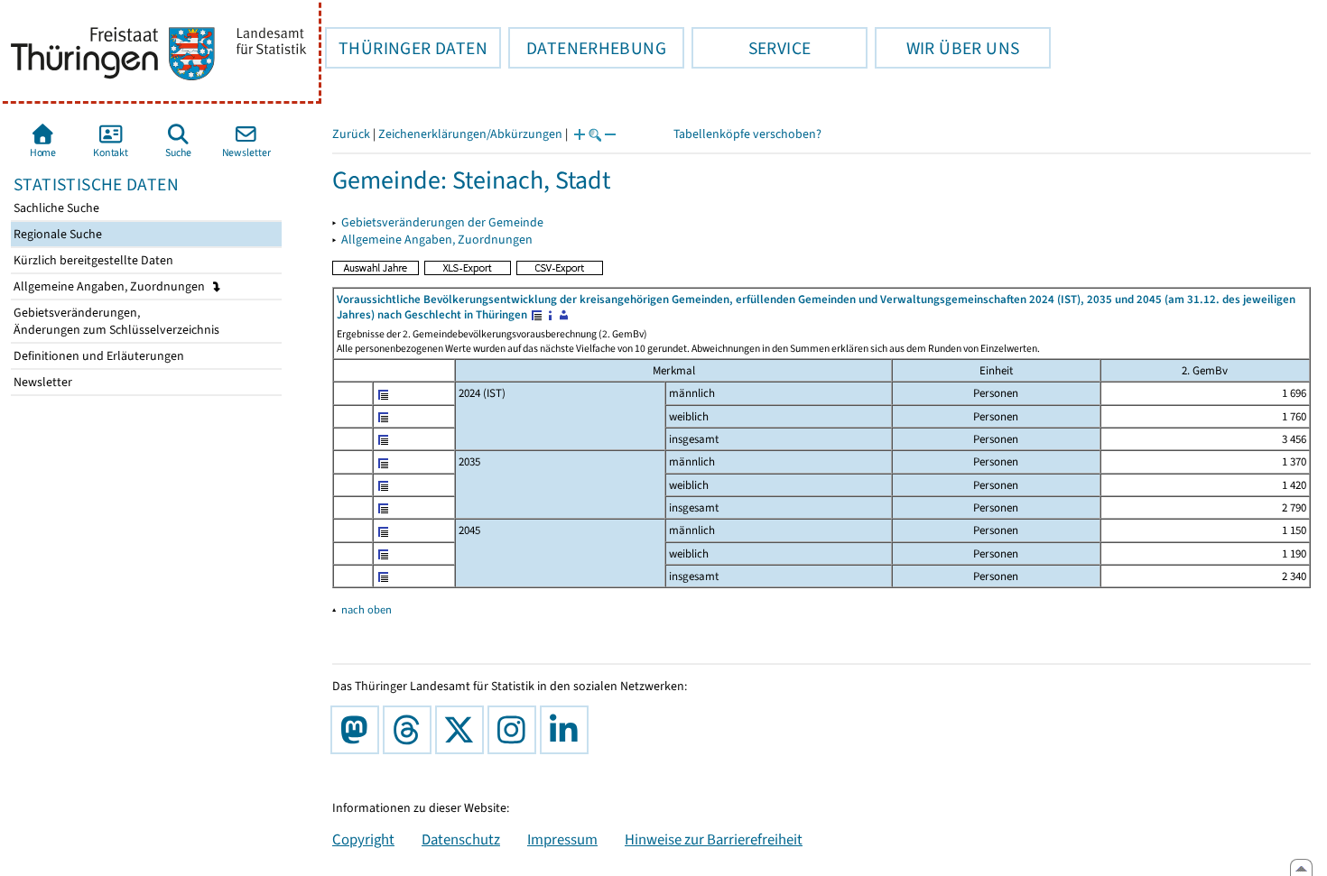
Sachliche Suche (55, 208)
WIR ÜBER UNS (947, 48)
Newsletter (41, 382)
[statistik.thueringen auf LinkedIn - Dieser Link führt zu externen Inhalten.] (568, 729)
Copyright (363, 839)
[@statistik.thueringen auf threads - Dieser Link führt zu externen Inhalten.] (411, 729)
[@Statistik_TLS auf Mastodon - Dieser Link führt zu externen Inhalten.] (358, 729)
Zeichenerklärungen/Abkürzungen (470, 134)
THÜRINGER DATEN (406, 48)
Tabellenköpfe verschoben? (747, 134)
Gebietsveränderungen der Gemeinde (442, 222)
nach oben (366, 609)
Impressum (562, 839)
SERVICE (751, 48)
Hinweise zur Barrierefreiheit (714, 839)
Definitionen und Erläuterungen (97, 355)
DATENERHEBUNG (587, 48)
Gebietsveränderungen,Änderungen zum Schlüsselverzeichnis (115, 321)
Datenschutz (461, 839)
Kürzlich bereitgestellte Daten (92, 260)
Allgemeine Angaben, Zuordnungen (110, 286)
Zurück (351, 134)
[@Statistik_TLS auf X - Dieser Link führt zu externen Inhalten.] (463, 729)
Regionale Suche (56, 234)
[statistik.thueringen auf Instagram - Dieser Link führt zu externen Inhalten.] (515, 729)
